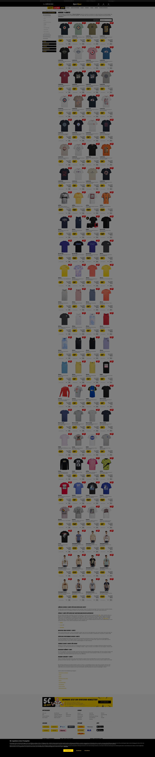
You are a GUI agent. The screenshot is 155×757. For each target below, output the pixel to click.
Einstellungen (78, 750)
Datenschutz (66, 746)
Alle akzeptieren (68, 750)
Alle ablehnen (87, 750)
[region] (77, 748)
